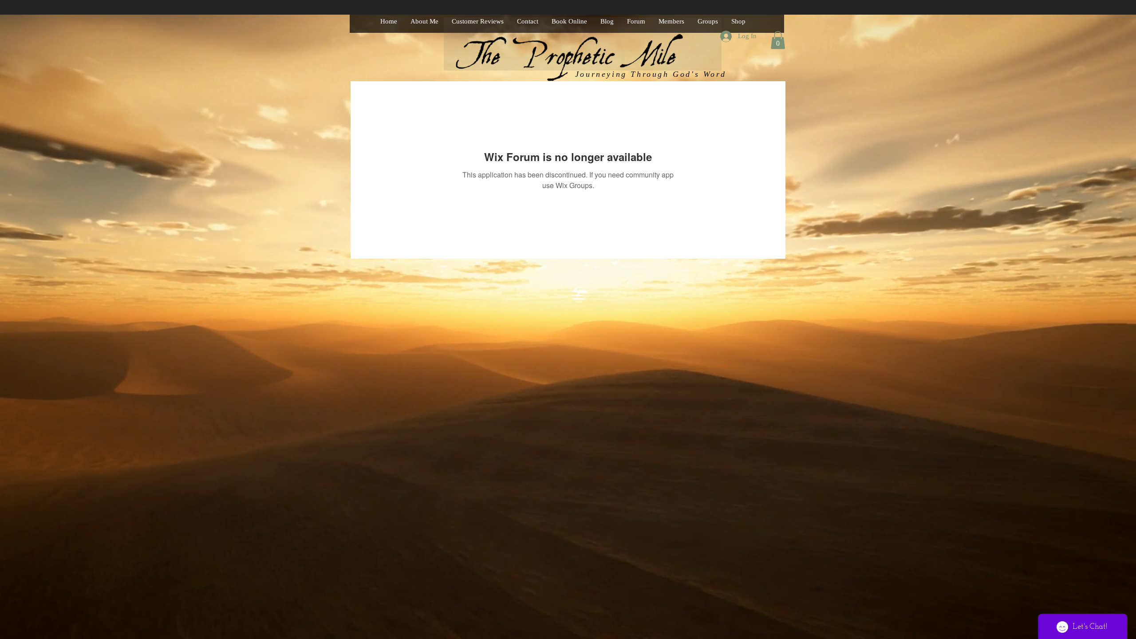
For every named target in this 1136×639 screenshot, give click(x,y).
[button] (777, 40)
